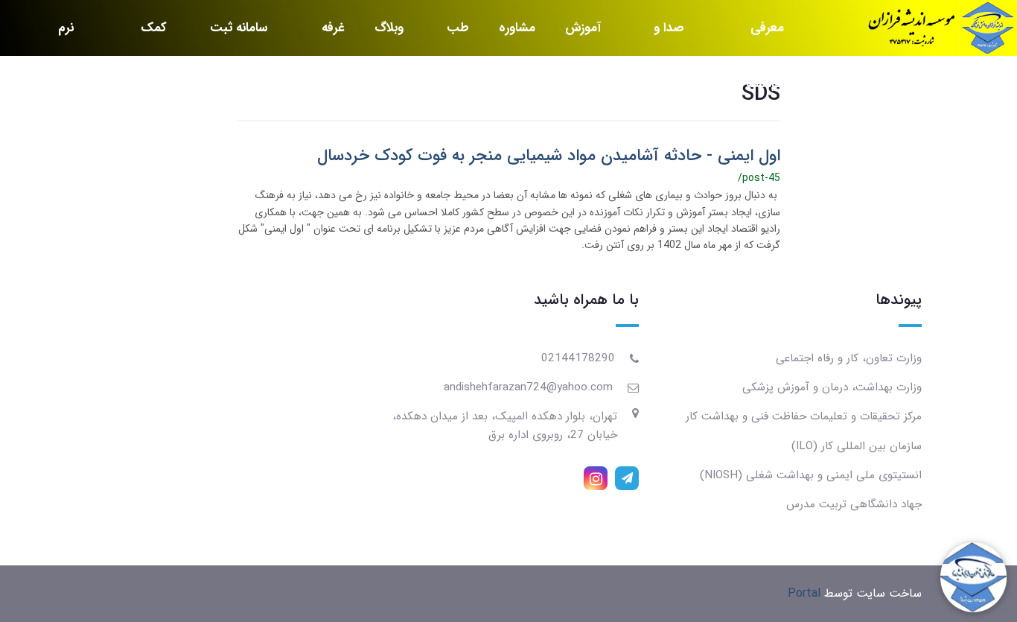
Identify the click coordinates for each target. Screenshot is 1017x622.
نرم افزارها (58, 37)
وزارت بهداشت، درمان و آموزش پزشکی (832, 387)
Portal (804, 593)
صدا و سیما (669, 37)
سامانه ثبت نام (238, 37)
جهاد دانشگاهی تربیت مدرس (854, 504)
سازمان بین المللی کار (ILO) (856, 446)
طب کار (458, 37)
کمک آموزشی (147, 37)
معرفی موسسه (765, 37)
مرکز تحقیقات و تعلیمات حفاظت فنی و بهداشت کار (804, 416)
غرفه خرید (332, 37)
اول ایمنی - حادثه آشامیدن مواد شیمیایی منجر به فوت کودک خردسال (548, 155)
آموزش (583, 28)
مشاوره (517, 28)
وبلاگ (389, 28)
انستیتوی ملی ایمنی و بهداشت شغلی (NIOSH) (811, 475)
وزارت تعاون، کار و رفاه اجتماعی (849, 358)
